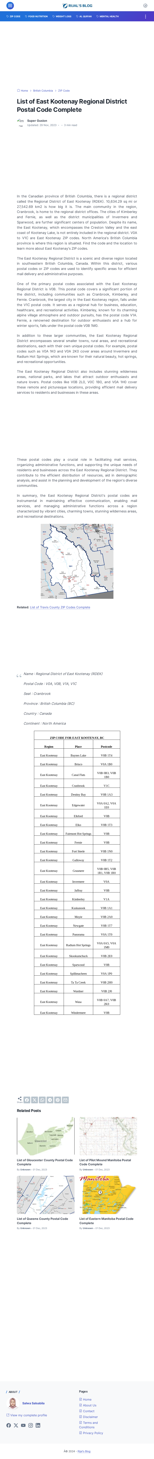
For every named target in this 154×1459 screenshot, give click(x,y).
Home (86, 1399)
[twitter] (34, 1100)
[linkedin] (38, 1425)
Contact (88, 1411)
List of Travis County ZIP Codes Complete (60, 607)
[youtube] (23, 1425)
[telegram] (50, 1100)
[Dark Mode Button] (145, 5)
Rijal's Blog (84, 1451)
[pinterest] (57, 1100)
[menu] (10, 5)
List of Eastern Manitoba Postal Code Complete (106, 1221)
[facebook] (26, 1100)
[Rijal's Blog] (78, 5)
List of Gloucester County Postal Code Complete (45, 1162)
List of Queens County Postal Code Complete (42, 1221)
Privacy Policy (92, 1433)
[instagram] (30, 1425)
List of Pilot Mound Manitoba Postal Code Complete (105, 1162)
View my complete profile (28, 1415)
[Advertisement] (77, 55)
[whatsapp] (42, 1100)
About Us (89, 1405)
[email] (65, 1100)
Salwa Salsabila (33, 1403)
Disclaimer (90, 1417)
